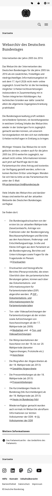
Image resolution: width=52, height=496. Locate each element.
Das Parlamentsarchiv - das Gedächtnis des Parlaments (25, 442)
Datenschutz (24, 484)
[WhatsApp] (29, 470)
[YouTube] (39, 470)
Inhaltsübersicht (29, 478)
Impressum (37, 484)
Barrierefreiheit (9, 484)
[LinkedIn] (13, 470)
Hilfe (4, 478)
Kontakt (14, 478)
